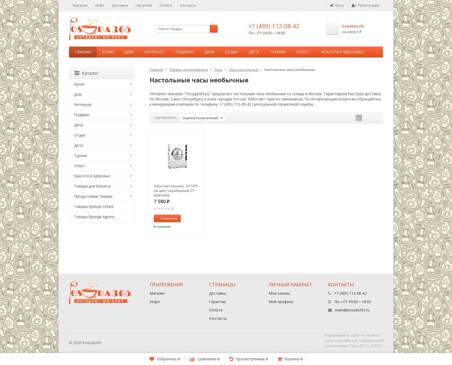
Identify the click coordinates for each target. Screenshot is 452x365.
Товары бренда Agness (94, 216)
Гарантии (144, 5)
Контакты (188, 5)
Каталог (90, 73)
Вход (339, 5)
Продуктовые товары (93, 196)
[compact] (375, 118)
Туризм (277, 51)
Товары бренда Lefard (94, 206)
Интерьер (154, 51)
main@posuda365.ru (352, 309)
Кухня (108, 51)
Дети (254, 51)
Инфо (99, 5)
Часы (218, 69)
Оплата (166, 5)
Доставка (120, 5)
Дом (128, 51)
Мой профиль (281, 301)
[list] (367, 118)
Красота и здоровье (343, 51)
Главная (83, 51)
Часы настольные (243, 69)
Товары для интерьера (188, 69)
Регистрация (368, 5)
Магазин (80, 5)
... (377, 51)
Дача (209, 51)
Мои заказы (279, 293)
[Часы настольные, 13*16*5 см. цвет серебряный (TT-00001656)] (177, 156)
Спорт (302, 51)
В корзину (169, 218)
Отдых (231, 51)
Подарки (184, 51)
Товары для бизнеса (92, 186)
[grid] (359, 118)
